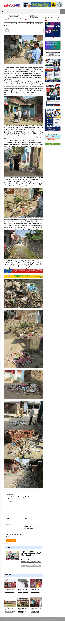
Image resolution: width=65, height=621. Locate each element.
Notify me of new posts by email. (13, 535)
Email (25, 518)
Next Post (9, 548)
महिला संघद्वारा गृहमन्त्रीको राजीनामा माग (9, 593)
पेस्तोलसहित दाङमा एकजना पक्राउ (23, 593)
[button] (61, 11)
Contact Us (43, 619)
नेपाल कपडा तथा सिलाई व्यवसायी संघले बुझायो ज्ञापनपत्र (35, 613)
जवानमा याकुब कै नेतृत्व (35, 592)
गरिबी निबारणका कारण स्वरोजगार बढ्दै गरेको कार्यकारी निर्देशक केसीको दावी (31, 553)
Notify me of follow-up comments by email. (30, 528)
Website (8, 525)
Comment (9, 502)
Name (8, 518)
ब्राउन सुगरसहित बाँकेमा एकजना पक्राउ (22, 612)
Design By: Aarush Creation (54, 619)
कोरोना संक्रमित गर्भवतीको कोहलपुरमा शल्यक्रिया (10, 612)
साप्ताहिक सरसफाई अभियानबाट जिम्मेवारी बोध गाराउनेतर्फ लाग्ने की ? (23, 24)
